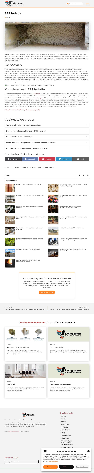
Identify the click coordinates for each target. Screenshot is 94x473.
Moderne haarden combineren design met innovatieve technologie (28, 261)
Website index (65, 438)
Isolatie (8, 17)
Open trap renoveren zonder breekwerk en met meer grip (29, 228)
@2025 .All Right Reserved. (17, 431)
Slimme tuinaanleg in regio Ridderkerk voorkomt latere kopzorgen (29, 239)
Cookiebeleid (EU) (66, 435)
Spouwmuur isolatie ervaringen (18, 347)
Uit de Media (64, 427)
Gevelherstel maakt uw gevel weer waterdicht (29, 184)
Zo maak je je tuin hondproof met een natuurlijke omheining (73, 217)
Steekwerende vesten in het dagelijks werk (28, 249)
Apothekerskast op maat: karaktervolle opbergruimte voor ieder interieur (70, 206)
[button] (88, 451)
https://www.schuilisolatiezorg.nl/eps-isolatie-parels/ (22, 110)
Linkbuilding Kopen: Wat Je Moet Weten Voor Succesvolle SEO (67, 442)
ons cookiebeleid (53, 461)
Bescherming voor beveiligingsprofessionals (72, 227)
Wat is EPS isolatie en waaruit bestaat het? (47, 125)
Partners (63, 421)
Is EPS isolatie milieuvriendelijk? (47, 137)
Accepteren (50, 467)
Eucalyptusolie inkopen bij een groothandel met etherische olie (73, 250)
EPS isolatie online (48, 167)
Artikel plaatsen (65, 430)
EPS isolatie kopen (35, 167)
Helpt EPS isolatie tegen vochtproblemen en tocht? (47, 148)
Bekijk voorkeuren (82, 467)
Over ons (63, 416)
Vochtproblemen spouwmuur (60, 384)
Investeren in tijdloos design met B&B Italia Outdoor (30, 195)
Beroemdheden (65, 424)
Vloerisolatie (11, 384)
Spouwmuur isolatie (57, 347)
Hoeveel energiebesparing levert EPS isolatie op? (47, 131)
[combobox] (74, 3)
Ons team (63, 419)
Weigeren (66, 467)
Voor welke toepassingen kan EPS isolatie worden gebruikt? (47, 143)
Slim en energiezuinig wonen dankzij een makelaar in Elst (73, 196)
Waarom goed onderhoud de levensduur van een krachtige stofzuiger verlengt (73, 239)
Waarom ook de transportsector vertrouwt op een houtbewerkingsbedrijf (73, 185)
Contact (63, 432)
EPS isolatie (36, 94)
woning (38, 98)
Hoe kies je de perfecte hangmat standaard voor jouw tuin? (29, 206)
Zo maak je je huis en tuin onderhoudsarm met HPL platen (30, 217)
